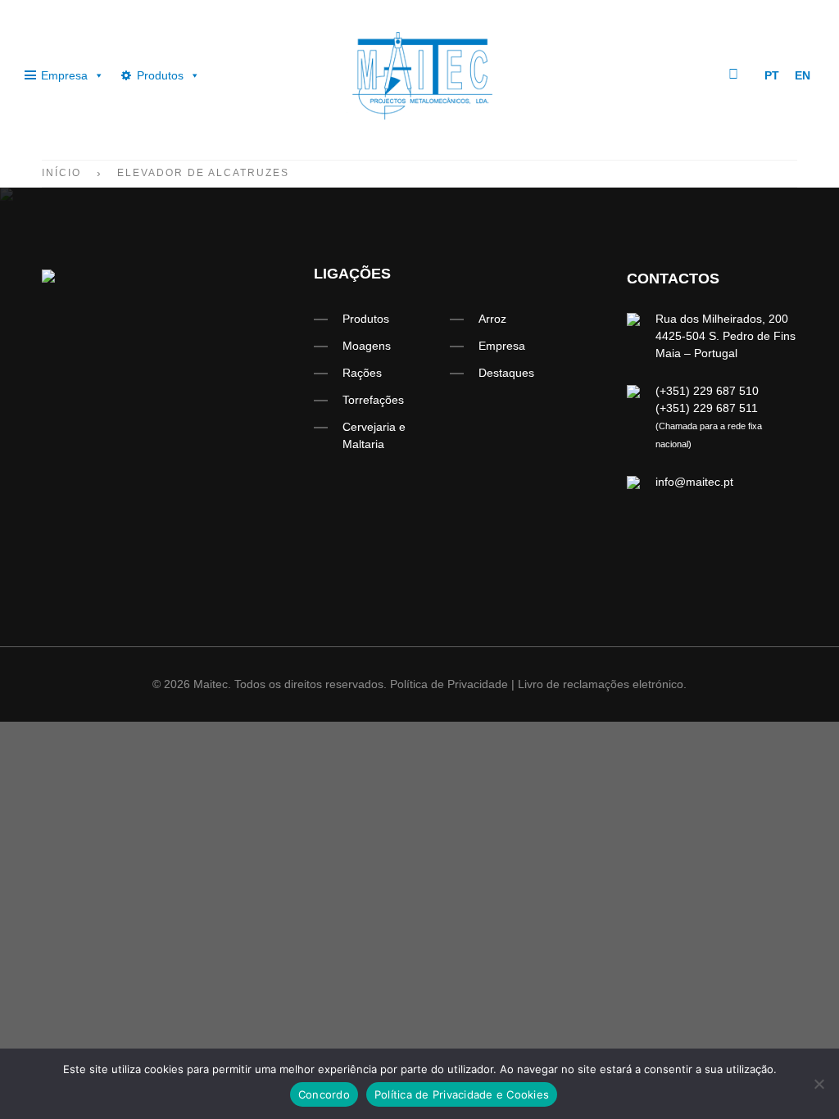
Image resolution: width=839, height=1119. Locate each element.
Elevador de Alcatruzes (203, 173)
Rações (362, 372)
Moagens (366, 345)
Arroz (492, 318)
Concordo (324, 1094)
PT (771, 75)
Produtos (160, 75)
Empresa (64, 75)
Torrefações (373, 399)
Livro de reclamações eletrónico (600, 684)
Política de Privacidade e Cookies (461, 1094)
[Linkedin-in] (688, 74)
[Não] (818, 1084)
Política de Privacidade (449, 684)
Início (61, 173)
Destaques (506, 372)
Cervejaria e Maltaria (374, 435)
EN (802, 75)
